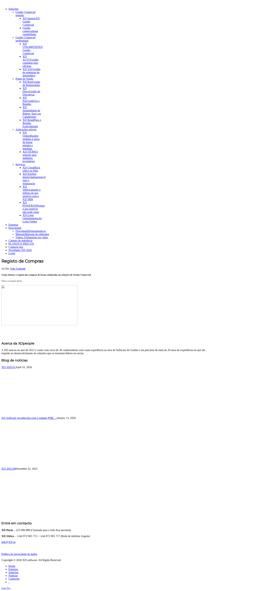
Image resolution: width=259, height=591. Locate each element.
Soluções (13, 572)
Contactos (14, 578)
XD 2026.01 (8, 367)
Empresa (13, 569)
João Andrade (18, 268)
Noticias (13, 575)
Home (11, 566)
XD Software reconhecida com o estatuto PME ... (29, 417)
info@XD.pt (8, 542)
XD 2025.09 (8, 468)
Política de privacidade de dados (19, 554)
